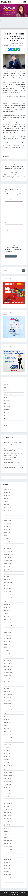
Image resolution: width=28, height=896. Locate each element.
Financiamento (8, 400)
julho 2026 (7, 492)
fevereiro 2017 (8, 840)
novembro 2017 (8, 812)
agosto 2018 (7, 784)
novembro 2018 (8, 775)
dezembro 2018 (8, 772)
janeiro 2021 (7, 697)
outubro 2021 (7, 669)
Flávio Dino (7, 403)
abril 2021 (6, 688)
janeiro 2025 (7, 548)
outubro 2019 (7, 744)
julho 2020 (7, 716)
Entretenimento (8, 394)
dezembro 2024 (8, 551)
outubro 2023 (7, 594)
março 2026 (7, 504)
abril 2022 (6, 651)
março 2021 (7, 691)
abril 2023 (6, 613)
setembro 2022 (8, 635)
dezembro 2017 (8, 809)
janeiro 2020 (7, 734)
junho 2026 (7, 495)
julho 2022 (7, 641)
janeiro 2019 (7, 769)
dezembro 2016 (8, 846)
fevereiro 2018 (8, 803)
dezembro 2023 (8, 588)
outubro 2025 (7, 520)
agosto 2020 (7, 713)
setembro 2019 (8, 747)
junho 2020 (7, 719)
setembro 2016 (8, 856)
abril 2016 (6, 871)
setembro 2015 (8, 881)
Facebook (22, 141)
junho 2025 (7, 532)
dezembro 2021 (8, 663)
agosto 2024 (7, 563)
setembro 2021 (8, 672)
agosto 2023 (7, 601)
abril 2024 (6, 576)
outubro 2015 (7, 878)
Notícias (7, 156)
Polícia (6, 416)
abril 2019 (6, 759)
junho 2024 (7, 570)
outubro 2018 (7, 778)
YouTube (8, 143)
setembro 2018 (8, 781)
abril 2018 (6, 797)
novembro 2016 (8, 850)
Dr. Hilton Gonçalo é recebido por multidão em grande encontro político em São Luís (13, 443)
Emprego (6, 391)
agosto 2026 (7, 489)
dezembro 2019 (8, 738)
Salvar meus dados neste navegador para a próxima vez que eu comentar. (14, 249)
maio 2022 (7, 647)
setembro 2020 (8, 710)
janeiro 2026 (7, 511)
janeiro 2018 (7, 806)
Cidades (6, 384)
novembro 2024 (8, 554)
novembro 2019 (8, 741)
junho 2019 (7, 756)
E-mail (7, 230)
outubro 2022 (7, 632)
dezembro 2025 (8, 514)
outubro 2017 (7, 815)
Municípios (7, 406)
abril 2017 (6, 834)
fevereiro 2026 (8, 507)
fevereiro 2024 (8, 582)
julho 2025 (7, 529)
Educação (6, 388)
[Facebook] (9, 49)
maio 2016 (7, 868)
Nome (7, 223)
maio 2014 (7, 884)
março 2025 (7, 542)
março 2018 (7, 800)
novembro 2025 (8, 517)
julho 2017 (7, 825)
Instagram (18, 143)
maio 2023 (7, 610)
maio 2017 (7, 831)
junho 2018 (7, 790)
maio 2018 (7, 794)
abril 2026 (6, 501)
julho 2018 (7, 787)
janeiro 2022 (7, 660)
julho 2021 (7, 678)
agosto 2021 (7, 675)
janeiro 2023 (7, 623)
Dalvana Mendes (7, 2)
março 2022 (7, 654)
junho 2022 (7, 644)
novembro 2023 (8, 591)
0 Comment (20, 45)
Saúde (5, 425)
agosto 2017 (7, 822)
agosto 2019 (7, 750)
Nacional (6, 409)
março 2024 (7, 579)
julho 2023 (7, 604)
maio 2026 (7, 498)
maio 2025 (7, 535)
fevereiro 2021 (8, 694)
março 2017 (7, 837)
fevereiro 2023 (8, 619)
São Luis (6, 422)
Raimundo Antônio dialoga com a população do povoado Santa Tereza (14, 166)
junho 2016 (7, 865)
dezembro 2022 (8, 626)
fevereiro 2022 (8, 657)
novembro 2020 (8, 703)
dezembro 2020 (8, 700)
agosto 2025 (7, 526)
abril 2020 (6, 725)
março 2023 (7, 616)
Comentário (8, 200)
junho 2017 (7, 828)
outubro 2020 (7, 706)
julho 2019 (7, 753)
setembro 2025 (8, 523)
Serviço (6, 428)
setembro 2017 (8, 818)
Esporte (6, 397)
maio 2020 (7, 722)
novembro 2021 (8, 666)
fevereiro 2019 (8, 766)
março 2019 (7, 762)
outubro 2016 (7, 853)
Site (6, 238)
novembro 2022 (8, 629)
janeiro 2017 (7, 843)
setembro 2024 (8, 560)
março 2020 (7, 728)
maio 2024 (7, 573)
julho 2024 (7, 567)
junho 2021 (7, 682)
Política (6, 419)
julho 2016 (7, 862)
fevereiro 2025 (8, 545)
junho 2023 (7, 607)
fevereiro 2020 (8, 731)
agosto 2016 (7, 859)
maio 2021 (7, 685)
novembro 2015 (8, 874)
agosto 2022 (7, 638)
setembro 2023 (8, 598)
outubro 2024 (7, 557)
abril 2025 (6, 539)
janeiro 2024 (7, 585)
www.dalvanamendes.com (12, 138)
